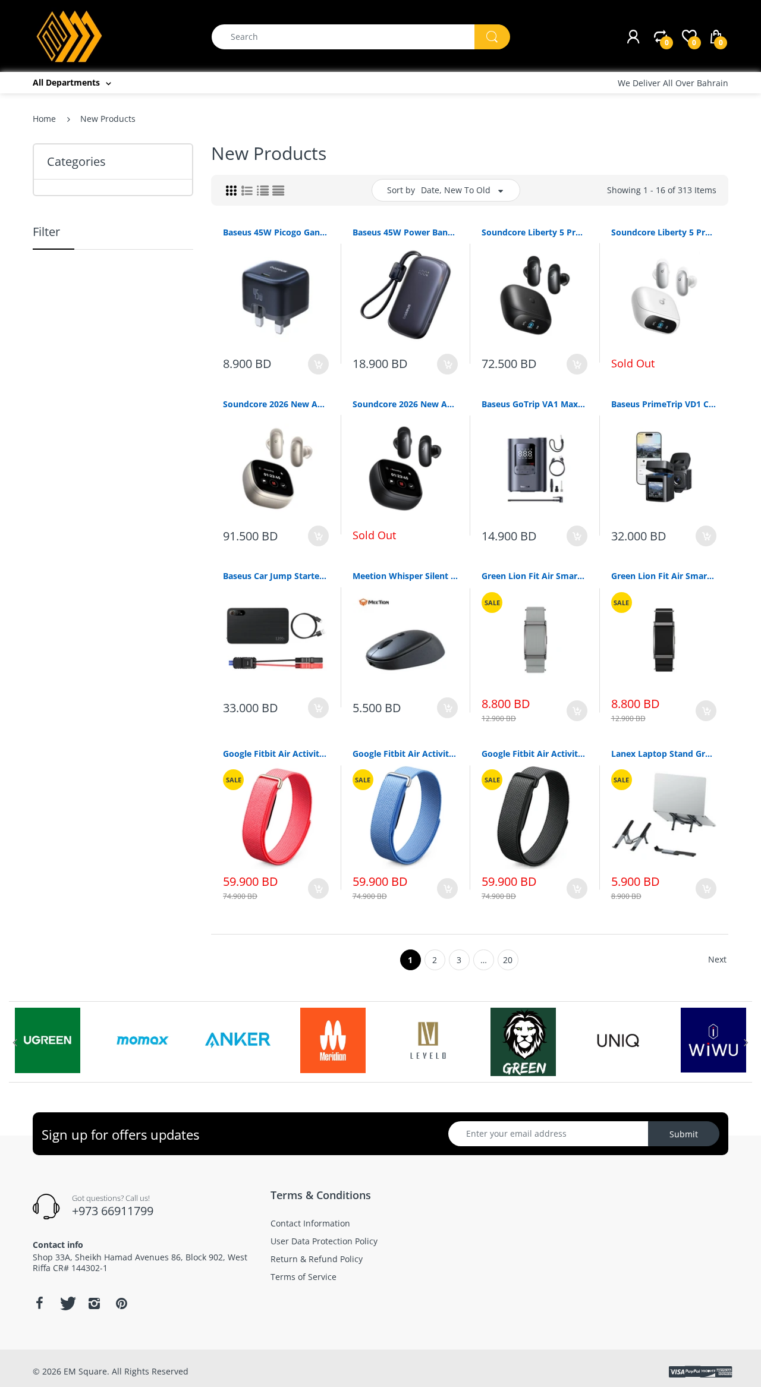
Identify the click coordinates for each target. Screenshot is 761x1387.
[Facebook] (39, 1303)
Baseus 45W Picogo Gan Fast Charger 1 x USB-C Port (276, 232)
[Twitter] (66, 1303)
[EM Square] (70, 35)
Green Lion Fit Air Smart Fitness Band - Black (664, 575)
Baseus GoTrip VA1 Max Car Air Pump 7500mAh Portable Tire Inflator (534, 404)
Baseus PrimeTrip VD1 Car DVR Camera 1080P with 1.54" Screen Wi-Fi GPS (664, 404)
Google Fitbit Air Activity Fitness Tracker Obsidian (534, 753)
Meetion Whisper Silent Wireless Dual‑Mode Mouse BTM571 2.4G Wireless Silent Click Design (405, 575)
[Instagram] (93, 1303)
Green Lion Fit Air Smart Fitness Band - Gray (534, 575)
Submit (683, 1134)
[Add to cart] (318, 364)
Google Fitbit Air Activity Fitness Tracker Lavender (405, 753)
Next (717, 959)
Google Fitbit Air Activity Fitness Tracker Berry (276, 753)
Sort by (401, 190)
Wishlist (309, 931)
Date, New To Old (455, 190)
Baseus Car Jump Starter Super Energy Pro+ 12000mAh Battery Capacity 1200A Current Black (276, 575)
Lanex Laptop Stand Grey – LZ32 (664, 753)
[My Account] (633, 37)
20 (507, 959)
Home (44, 118)
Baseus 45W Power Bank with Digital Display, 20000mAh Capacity (405, 232)
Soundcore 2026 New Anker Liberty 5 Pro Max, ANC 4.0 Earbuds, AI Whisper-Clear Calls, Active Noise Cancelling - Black (405, 404)
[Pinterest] (121, 1303)
